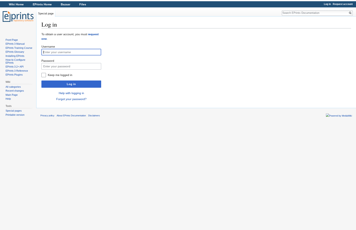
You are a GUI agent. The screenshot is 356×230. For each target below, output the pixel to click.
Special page (46, 13)
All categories (13, 86)
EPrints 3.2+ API (14, 66)
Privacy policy (47, 115)
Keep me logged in (60, 75)
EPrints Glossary (15, 51)
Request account (343, 4)
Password (47, 60)
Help (8, 98)
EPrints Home (42, 4)
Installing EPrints (15, 56)
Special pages (14, 110)
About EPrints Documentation (71, 115)
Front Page (12, 40)
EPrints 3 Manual (15, 43)
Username (48, 46)
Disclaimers (94, 115)
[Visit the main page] (18, 16)
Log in (71, 84)
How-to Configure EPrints (15, 61)
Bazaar (65, 4)
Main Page (12, 94)
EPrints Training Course (19, 48)
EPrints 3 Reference (17, 70)
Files (82, 4)
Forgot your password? (71, 99)
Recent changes (15, 90)
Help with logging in (71, 93)
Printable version (15, 114)
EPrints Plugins (14, 74)
